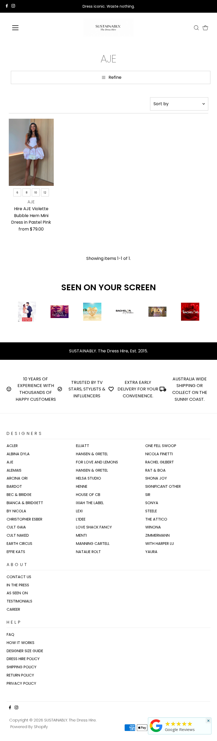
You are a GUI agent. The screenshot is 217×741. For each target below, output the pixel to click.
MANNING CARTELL (93, 543)
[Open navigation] (32, 27)
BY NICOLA (16, 511)
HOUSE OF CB (88, 494)
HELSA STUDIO (88, 478)
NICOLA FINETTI (159, 454)
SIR (147, 494)
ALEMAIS (14, 470)
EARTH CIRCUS (19, 543)
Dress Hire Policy (23, 658)
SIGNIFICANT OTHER (163, 486)
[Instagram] (13, 6)
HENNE (81, 486)
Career (13, 609)
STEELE (151, 511)
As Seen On (17, 593)
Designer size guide (25, 650)
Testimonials (19, 601)
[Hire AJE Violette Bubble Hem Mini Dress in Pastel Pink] (31, 152)
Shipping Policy (22, 667)
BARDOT (14, 486)
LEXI (79, 511)
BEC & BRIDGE (19, 494)
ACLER (12, 445)
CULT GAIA (16, 527)
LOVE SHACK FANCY (94, 527)
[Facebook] (6, 6)
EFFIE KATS (16, 551)
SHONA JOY (156, 478)
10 (35, 193)
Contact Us (19, 576)
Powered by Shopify (29, 726)
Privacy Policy (21, 683)
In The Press (18, 585)
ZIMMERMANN (157, 535)
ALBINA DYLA (18, 454)
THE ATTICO (156, 519)
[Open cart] (205, 27)
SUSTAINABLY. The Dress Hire (70, 720)
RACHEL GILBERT (159, 462)
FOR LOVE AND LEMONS (97, 462)
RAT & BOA (155, 470)
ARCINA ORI (17, 478)
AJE (10, 462)
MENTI (81, 535)
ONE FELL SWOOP (160, 445)
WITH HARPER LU (159, 543)
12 (45, 193)
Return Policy (20, 675)
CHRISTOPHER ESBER (24, 519)
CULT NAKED (18, 535)
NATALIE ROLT (88, 551)
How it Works (20, 642)
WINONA (153, 527)
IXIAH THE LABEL (90, 502)
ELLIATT (82, 445)
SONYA (151, 502)
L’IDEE (80, 519)
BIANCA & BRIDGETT (25, 502)
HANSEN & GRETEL (92, 454)
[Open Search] (196, 27)
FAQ (10, 634)
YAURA (151, 551)
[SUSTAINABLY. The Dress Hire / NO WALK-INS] (156, 732)
